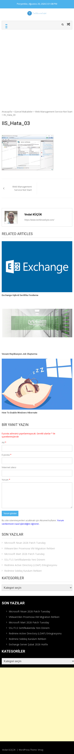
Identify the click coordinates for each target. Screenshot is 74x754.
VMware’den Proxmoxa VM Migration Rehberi (29, 548)
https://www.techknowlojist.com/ (39, 219)
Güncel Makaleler (23, 111)
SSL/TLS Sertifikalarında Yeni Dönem (24, 559)
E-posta (6, 454)
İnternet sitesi (9, 467)
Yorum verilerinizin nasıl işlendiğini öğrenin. (33, 522)
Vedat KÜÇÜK (33, 214)
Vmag (40, 749)
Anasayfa (7, 111)
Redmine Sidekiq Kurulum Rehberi (23, 570)
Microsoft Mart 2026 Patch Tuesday (24, 554)
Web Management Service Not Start (53, 111)
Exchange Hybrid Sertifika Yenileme (20, 295)
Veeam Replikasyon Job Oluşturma (19, 354)
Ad (4, 442)
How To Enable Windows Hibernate (19, 412)
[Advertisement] (37, 68)
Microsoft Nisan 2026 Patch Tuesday (25, 542)
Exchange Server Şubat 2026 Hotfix (28, 644)
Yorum (6, 479)
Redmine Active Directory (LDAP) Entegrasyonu (30, 565)
